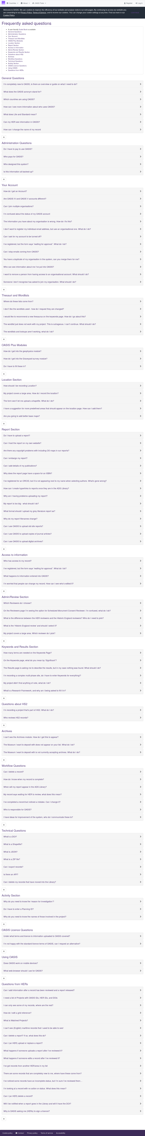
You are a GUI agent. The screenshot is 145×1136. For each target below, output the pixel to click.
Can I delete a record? (14, 772)
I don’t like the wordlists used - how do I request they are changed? (34, 309)
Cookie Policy (8, 15)
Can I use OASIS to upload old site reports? (23, 526)
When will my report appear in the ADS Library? (25, 787)
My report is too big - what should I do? (21, 503)
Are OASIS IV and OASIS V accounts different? (25, 199)
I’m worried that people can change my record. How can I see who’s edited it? (39, 583)
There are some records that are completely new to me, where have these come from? (43, 1073)
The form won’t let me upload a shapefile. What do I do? (29, 401)
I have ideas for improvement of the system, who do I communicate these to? (38, 817)
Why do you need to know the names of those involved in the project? (35, 916)
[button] (15, 15)
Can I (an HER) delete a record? (18, 1096)
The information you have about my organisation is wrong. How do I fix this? (38, 221)
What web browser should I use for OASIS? (23, 971)
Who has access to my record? (17, 561)
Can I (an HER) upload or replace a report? (23, 1043)
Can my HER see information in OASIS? (22, 122)
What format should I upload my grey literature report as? (29, 511)
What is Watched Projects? (16, 1020)
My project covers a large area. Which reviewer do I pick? (29, 633)
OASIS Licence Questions (17, 66)
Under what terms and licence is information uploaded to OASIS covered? (37, 936)
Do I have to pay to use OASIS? (18, 149)
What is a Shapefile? (13, 844)
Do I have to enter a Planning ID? (19, 909)
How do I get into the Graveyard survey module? (25, 358)
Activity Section (13, 63)
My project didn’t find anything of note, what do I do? (27, 683)
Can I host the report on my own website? (22, 443)
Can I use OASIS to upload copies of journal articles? (28, 534)
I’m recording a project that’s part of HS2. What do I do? (29, 710)
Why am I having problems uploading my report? (25, 496)
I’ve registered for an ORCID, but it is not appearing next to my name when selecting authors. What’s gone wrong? (55, 481)
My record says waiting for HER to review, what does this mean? (33, 794)
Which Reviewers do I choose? (17, 603)
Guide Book (23, 29)
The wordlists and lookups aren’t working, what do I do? (29, 331)
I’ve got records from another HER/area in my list (26, 1066)
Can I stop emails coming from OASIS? (21, 252)
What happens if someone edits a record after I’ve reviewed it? (32, 1058)
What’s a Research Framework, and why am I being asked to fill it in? (35, 690)
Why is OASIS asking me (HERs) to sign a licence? (27, 1111)
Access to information (15, 47)
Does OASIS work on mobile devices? (21, 963)
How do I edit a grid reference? (17, 1013)
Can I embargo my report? (15, 458)
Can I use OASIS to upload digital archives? (23, 541)
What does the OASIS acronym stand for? (22, 92)
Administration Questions (17, 34)
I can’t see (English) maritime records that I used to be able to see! (33, 1028)
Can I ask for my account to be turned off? (22, 236)
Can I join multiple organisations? (19, 206)
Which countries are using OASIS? (19, 99)
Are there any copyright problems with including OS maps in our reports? (36, 450)
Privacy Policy (26, 13)
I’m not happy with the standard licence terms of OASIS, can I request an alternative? (42, 944)
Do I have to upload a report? (17, 435)
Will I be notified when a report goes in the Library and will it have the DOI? (37, 1103)
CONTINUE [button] (135, 13)
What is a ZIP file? (12, 859)
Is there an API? (11, 874)
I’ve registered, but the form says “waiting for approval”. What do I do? (35, 244)
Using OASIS (12, 68)
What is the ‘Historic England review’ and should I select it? (30, 626)
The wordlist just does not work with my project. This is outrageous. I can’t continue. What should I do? (50, 324)
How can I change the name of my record (22, 129)
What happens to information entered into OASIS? (26, 576)
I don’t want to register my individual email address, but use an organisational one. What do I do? (47, 229)
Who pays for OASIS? (13, 156)
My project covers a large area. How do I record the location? (31, 393)
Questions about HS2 (15, 54)
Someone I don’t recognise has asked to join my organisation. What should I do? (40, 282)
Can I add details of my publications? (20, 466)
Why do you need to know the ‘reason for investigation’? (29, 901)
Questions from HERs (16, 70)
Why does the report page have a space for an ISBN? (28, 473)
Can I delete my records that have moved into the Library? (30, 882)
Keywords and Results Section (19, 52)
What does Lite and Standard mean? (20, 114)
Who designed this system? (16, 164)
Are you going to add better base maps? (22, 416)
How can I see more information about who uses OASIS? (29, 107)
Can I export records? (13, 867)
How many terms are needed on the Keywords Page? (28, 653)
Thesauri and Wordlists (16, 38)
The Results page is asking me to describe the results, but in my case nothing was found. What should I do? (52, 668)
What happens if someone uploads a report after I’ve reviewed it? (33, 1051)
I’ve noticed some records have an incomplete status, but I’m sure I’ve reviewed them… (43, 1081)
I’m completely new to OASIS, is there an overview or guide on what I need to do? (40, 84)
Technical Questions (15, 61)
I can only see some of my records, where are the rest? (28, 1005)
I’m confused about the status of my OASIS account (27, 214)
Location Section (14, 43)
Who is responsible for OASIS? (17, 809)
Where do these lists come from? (18, 301)
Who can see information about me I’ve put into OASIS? (29, 267)
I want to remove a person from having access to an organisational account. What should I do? (46, 274)
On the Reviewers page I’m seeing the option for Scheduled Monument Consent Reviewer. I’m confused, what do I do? (57, 610)
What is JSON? (10, 852)
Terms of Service (39, 13)
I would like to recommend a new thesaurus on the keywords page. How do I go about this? (45, 316)
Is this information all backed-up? (18, 171)
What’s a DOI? (10, 836)
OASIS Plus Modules (15, 41)
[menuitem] (12, 3)
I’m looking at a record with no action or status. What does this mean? (35, 1088)
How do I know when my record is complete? (24, 779)
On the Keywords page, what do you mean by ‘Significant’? (30, 660)
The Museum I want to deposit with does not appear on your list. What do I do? (39, 745)
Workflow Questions (15, 59)
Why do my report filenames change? (20, 519)
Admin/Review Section (16, 50)
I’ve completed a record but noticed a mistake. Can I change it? (32, 802)
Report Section (13, 45)
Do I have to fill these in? (15, 366)
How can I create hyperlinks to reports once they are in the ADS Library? (36, 488)
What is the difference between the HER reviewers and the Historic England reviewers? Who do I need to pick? (54, 618)
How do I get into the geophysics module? (22, 351)
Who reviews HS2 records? (16, 717)
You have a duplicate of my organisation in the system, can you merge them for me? (41, 259)
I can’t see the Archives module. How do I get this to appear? (31, 737)
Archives (11, 56)
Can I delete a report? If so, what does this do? (25, 1035)
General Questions (15, 32)
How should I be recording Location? (20, 386)
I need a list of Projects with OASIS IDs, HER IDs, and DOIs (30, 998)
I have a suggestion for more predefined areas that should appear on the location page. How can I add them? (53, 408)
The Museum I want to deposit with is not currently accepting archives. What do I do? (42, 752)
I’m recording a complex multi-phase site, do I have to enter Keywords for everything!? (42, 675)
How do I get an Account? (15, 191)
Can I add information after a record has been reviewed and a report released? (39, 990)
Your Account (13, 36)
